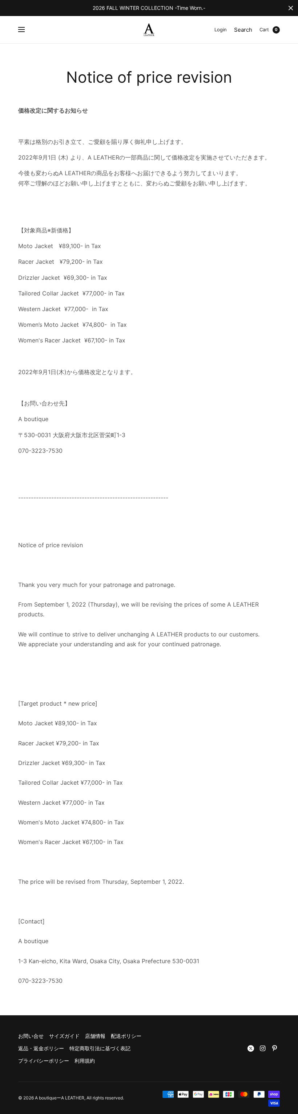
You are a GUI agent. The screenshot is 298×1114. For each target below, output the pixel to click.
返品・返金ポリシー (41, 1048)
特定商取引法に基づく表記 (99, 1048)
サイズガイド (64, 1036)
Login (220, 29)
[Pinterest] (274, 1048)
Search (243, 29)
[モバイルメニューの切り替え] (26, 30)
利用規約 (84, 1061)
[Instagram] (262, 1048)
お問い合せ (31, 1036)
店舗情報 (95, 1036)
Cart (264, 29)
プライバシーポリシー (43, 1061)
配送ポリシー (126, 1036)
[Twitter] (250, 1048)
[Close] (290, 8)
